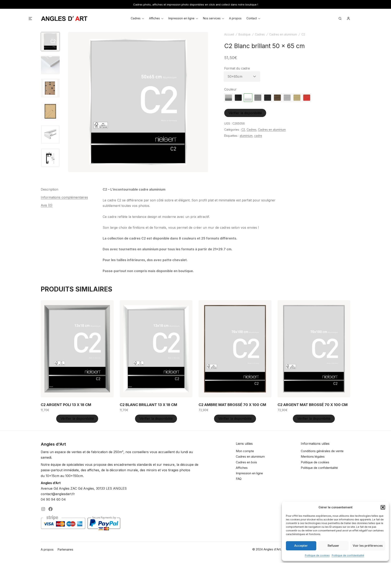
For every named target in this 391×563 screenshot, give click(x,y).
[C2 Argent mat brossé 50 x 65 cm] (287, 97)
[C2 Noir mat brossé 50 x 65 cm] (267, 97)
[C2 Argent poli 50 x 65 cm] (228, 97)
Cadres (136, 18)
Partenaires (65, 549)
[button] (383, 507)
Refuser (333, 546)
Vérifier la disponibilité (245, 113)
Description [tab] (49, 189)
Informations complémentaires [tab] (64, 197)
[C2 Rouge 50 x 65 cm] (306, 97)
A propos (235, 18)
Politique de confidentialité (348, 555)
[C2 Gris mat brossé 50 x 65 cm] (257, 97)
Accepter (301, 546)
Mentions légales (313, 456)
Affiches (154, 18)
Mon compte (245, 451)
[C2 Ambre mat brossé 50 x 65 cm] (277, 97)
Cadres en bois (246, 462)
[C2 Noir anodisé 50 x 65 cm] (238, 97)
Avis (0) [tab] (47, 205)
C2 (303, 34)
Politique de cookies (317, 555)
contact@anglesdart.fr (58, 494)
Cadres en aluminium (283, 34)
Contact (251, 18)
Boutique (244, 34)
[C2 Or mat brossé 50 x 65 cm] (296, 97)
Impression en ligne (181, 18)
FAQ (239, 479)
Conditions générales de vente (322, 451)
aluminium (246, 135)
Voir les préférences (368, 546)
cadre (258, 135)
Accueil (229, 34)
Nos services (212, 18)
